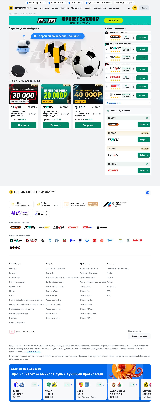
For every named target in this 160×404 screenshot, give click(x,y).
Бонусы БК (50, 273)
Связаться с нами (139, 336)
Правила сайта (15, 286)
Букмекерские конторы (89, 268)
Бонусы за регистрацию (55, 286)
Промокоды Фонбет (53, 304)
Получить (23, 125)
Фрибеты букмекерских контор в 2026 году (62, 277)
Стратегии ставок (53, 318)
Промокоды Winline (53, 300)
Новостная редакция (17, 282)
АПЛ (108, 295)
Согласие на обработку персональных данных (27, 304)
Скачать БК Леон (86, 309)
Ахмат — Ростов (57, 3)
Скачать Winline (86, 295)
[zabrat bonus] (144, 124)
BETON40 (89, 120)
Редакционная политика (18, 313)
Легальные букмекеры (88, 273)
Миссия (12, 291)
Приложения (113, 8)
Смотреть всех (113, 103)
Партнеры (13, 318)
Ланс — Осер (76, 3)
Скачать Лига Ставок (88, 313)
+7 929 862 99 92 (33, 352)
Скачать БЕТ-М (86, 318)
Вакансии (12, 273)
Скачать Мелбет (86, 300)
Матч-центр (76, 8)
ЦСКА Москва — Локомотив (99, 3)
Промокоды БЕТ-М (53, 309)
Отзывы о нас (14, 277)
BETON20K (57, 120)
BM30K (23, 120)
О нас (11, 295)
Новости (87, 8)
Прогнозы (65, 8)
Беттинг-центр (51, 313)
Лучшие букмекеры (87, 277)
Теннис (110, 282)
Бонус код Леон (52, 291)
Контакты (13, 268)
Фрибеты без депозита (55, 282)
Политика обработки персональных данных (26, 300)
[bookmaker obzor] (133, 37)
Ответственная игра (17, 322)
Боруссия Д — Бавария (123, 3)
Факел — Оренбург (36, 3)
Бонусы (55, 8)
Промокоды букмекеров (55, 268)
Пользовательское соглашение (21, 309)
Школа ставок (85, 286)
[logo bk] (113, 124)
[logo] (20, 7)
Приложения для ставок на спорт (93, 282)
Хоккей (110, 277)
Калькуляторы (100, 8)
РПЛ (108, 291)
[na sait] (142, 37)
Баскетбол (111, 286)
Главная (12, 13)
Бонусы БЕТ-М (51, 295)
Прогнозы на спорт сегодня (117, 268)
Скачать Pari (84, 291)
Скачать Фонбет (86, 304)
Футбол (110, 273)
